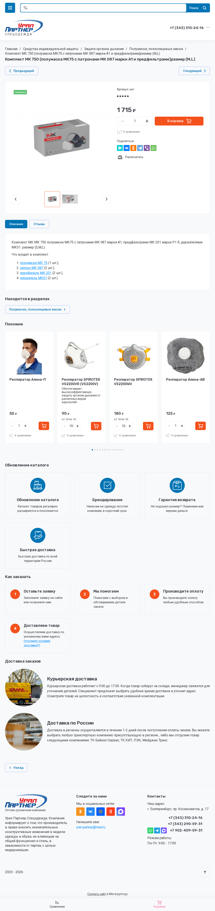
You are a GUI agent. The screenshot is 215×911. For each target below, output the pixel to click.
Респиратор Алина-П (27, 380)
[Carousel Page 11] (117, 449)
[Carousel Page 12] (120, 449)
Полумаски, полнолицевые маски (156, 49)
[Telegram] (140, 148)
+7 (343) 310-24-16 (187, 28)
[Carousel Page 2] (95, 449)
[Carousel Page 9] (112, 449)
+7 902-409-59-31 (186, 830)
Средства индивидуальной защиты (51, 49)
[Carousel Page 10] (115, 449)
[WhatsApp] (153, 148)
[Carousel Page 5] (102, 449)
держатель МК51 (33, 278)
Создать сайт (96, 894)
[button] (10, 8)
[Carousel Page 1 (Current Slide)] (92, 449)
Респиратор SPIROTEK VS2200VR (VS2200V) (81, 382)
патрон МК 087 (31, 268)
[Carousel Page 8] (110, 449)
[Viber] (147, 148)
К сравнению (131, 131)
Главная (11, 49)
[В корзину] (44, 426)
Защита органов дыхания (104, 49)
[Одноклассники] (133, 148)
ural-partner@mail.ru (90, 827)
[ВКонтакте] (127, 148)
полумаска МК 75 (33, 263)
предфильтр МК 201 (36, 273)
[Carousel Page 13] (122, 449)
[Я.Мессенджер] (120, 148)
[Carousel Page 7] (107, 449)
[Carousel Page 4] (100, 449)
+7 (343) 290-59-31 (185, 824)
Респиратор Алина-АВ (185, 380)
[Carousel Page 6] (105, 449)
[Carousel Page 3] (97, 449)
